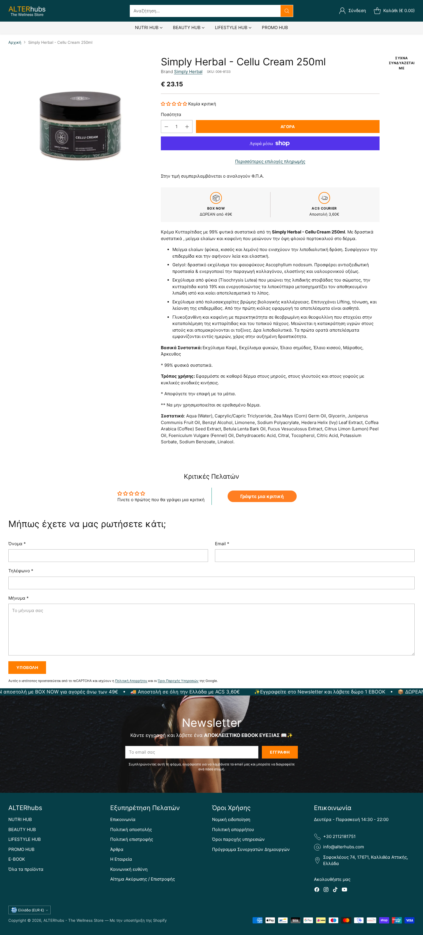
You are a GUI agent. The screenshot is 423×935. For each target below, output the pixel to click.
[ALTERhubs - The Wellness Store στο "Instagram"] (326, 890)
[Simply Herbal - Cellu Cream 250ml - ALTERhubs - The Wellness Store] (79, 127)
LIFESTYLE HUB (24, 839)
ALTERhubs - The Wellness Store (73, 920)
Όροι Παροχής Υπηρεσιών (178, 681)
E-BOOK (16, 859)
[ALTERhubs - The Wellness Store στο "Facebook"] (316, 890)
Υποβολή (27, 667)
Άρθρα (116, 849)
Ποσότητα (171, 114)
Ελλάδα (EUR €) (31, 910)
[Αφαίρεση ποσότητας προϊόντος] (166, 126)
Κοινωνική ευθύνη (129, 869)
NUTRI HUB (20, 819)
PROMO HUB (21, 849)
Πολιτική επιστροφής (131, 839)
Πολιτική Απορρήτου (131, 681)
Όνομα (17, 543)
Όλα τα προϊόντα (25, 869)
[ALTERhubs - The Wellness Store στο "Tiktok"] (335, 890)
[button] (174, 104)
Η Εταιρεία (121, 859)
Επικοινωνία (123, 819)
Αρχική (14, 42)
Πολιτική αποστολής (131, 829)
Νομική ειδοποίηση (231, 819)
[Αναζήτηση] (287, 11)
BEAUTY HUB (22, 829)
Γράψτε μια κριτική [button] (262, 496)
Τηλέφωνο (20, 570)
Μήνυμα (18, 598)
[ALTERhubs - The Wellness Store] (27, 11)
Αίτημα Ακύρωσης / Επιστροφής (142, 879)
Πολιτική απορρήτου (233, 829)
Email (222, 543)
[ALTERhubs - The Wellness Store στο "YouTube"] (344, 890)
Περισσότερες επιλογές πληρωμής (270, 161)
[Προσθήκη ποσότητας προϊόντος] (187, 126)
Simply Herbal (188, 71)
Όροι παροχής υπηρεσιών (238, 839)
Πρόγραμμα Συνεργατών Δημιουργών (251, 849)
